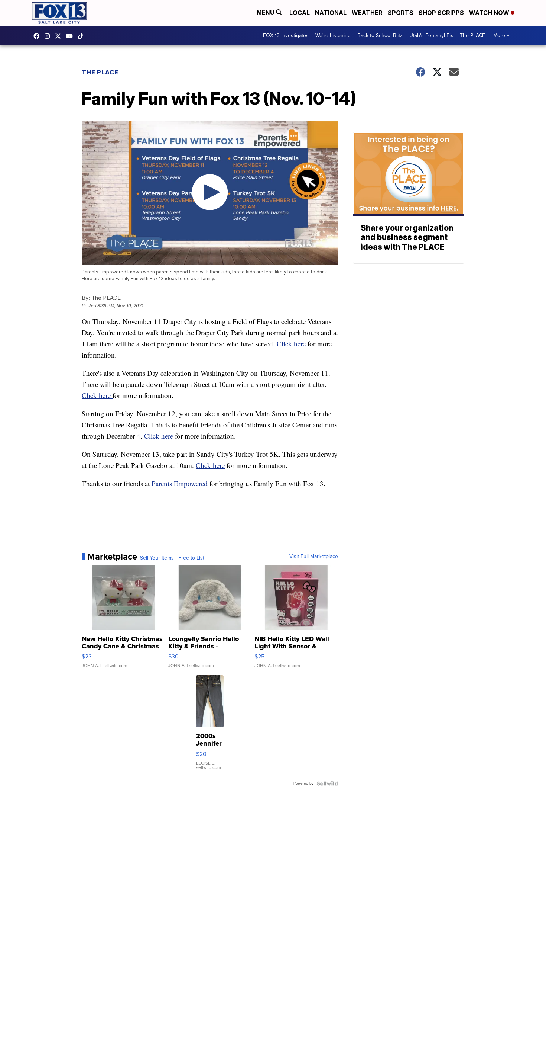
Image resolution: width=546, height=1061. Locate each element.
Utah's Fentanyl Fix (431, 35)
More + (501, 35)
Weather (367, 12)
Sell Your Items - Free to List (172, 558)
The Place (100, 72)
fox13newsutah (38, 36)
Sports (400, 12)
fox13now (49, 36)
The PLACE (472, 35)
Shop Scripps (441, 12)
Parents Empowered (180, 483)
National (331, 12)
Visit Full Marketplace (313, 556)
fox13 (60, 36)
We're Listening (333, 35)
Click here (291, 343)
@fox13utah (82, 36)
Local (299, 12)
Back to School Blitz (380, 35)
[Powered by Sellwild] (327, 783)
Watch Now (490, 12)
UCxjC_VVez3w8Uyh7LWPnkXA (71, 36)
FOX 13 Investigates (286, 35)
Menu (266, 12)
